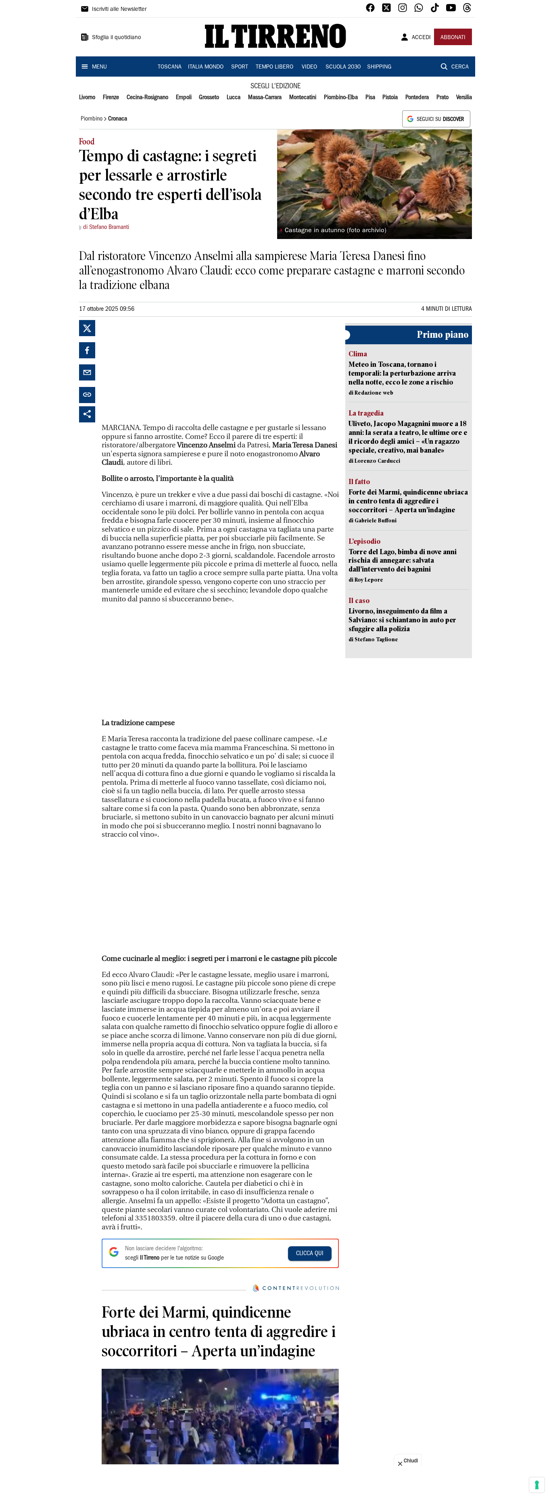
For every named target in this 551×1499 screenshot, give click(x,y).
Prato (442, 97)
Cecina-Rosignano (147, 97)
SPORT (239, 67)
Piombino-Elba (341, 97)
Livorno (87, 97)
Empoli (184, 97)
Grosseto (209, 97)
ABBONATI (452, 38)
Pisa (370, 97)
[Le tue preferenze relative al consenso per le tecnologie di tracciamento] (537, 1485)
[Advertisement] (162, 370)
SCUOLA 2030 (343, 67)
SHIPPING (379, 67)
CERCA (460, 67)
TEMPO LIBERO (274, 67)
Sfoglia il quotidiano (116, 38)
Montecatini (302, 97)
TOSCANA (170, 67)
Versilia (464, 97)
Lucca (233, 97)
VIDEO (309, 67)
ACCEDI (421, 38)
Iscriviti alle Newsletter (119, 9)
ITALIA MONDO (205, 67)
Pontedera (417, 97)
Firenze (111, 97)
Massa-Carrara (265, 97)
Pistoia (390, 97)
